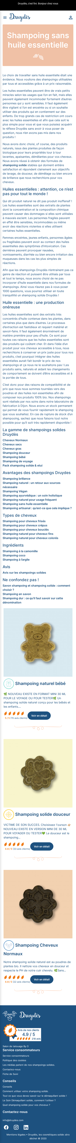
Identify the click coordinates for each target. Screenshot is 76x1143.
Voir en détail (39, 715)
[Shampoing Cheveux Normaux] (38, 904)
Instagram (16, 1127)
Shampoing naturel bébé (40, 683)
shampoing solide (15, 165)
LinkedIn (26, 1127)
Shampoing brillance (16, 478)
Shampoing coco (14, 555)
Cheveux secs (12, 444)
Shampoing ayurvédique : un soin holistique (32, 495)
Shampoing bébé (14, 457)
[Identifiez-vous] (70, 17)
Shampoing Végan (15, 491)
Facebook (6, 1127)
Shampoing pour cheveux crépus (25, 525)
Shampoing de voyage (18, 461)
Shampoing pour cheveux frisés (24, 521)
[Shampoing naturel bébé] (38, 642)
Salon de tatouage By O (16, 1046)
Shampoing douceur (16, 453)
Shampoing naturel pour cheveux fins (28, 533)
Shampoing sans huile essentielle (25, 504)
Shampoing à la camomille (20, 551)
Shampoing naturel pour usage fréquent (30, 499)
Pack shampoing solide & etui (22, 465)
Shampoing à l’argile (16, 559)
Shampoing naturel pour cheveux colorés (30, 538)
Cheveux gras (12, 448)
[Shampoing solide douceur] (38, 773)
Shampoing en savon (17, 594)
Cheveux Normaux (15, 440)
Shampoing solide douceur (42, 814)
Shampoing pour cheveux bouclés (26, 529)
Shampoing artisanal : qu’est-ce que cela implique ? (37, 508)
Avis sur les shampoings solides (24, 572)
